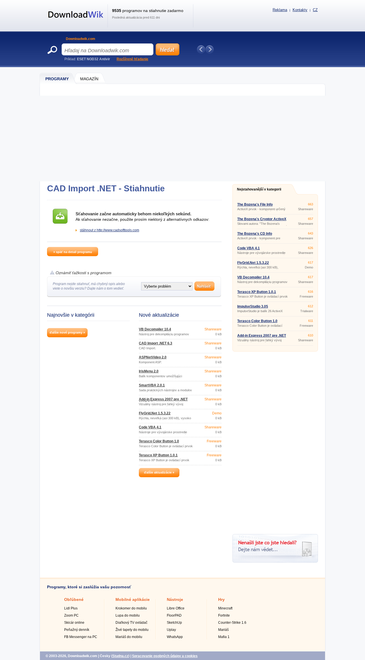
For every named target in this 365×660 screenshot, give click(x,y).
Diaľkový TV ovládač (131, 623)
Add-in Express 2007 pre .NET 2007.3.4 (163, 401)
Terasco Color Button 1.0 (159, 441)
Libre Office (175, 608)
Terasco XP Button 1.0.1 (158, 455)
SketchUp (174, 623)
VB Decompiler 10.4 (155, 329)
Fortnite (224, 615)
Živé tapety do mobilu (132, 630)
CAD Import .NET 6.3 (155, 343)
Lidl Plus (71, 608)
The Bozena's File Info (255, 204)
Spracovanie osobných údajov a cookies (165, 656)
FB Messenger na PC (80, 637)
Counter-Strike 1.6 (232, 623)
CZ (315, 10)
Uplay (171, 630)
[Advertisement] (182, 138)
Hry (221, 599)
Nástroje (175, 599)
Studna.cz (120, 656)
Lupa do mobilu (127, 615)
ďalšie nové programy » (67, 332)
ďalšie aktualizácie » (159, 472)
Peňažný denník (76, 630)
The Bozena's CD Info (254, 234)
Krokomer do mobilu (131, 608)
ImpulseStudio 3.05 (252, 306)
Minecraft (225, 608)
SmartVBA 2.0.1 (152, 385)
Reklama (280, 10)
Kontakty (300, 10)
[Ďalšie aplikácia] (209, 49)
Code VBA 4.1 (150, 427)
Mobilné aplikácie (132, 599)
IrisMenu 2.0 (149, 371)
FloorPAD (174, 615)
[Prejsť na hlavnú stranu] (75, 21)
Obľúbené (74, 599)
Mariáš (223, 630)
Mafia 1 (224, 637)
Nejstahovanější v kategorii (259, 189)
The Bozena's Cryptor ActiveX (261, 219)
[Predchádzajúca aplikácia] (201, 49)
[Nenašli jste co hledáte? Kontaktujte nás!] (275, 561)
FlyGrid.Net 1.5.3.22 (155, 413)
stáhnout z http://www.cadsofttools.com (109, 230)
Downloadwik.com (80, 39)
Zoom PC (71, 615)
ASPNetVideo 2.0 (153, 357)
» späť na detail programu (72, 252)
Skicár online (74, 623)
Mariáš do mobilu (128, 637)
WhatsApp (175, 637)
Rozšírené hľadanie (132, 59)
